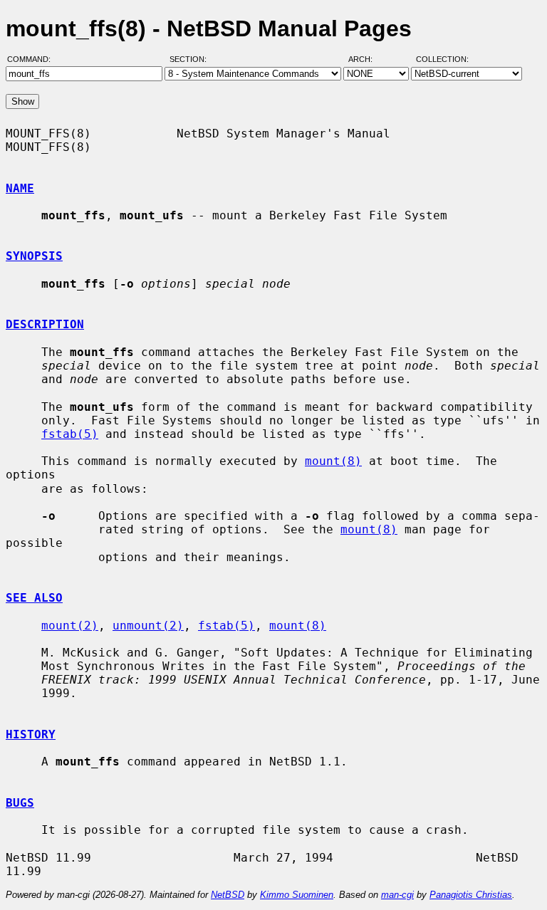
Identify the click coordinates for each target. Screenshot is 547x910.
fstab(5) (69, 434)
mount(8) (333, 461)
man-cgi (397, 894)
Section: (191, 59)
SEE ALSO (34, 598)
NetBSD (227, 894)
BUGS (20, 803)
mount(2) (69, 625)
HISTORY (31, 734)
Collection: (442, 59)
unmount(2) (148, 625)
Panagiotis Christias (470, 894)
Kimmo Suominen (296, 894)
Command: (33, 59)
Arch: (366, 59)
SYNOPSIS (34, 256)
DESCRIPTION (45, 324)
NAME (20, 188)
